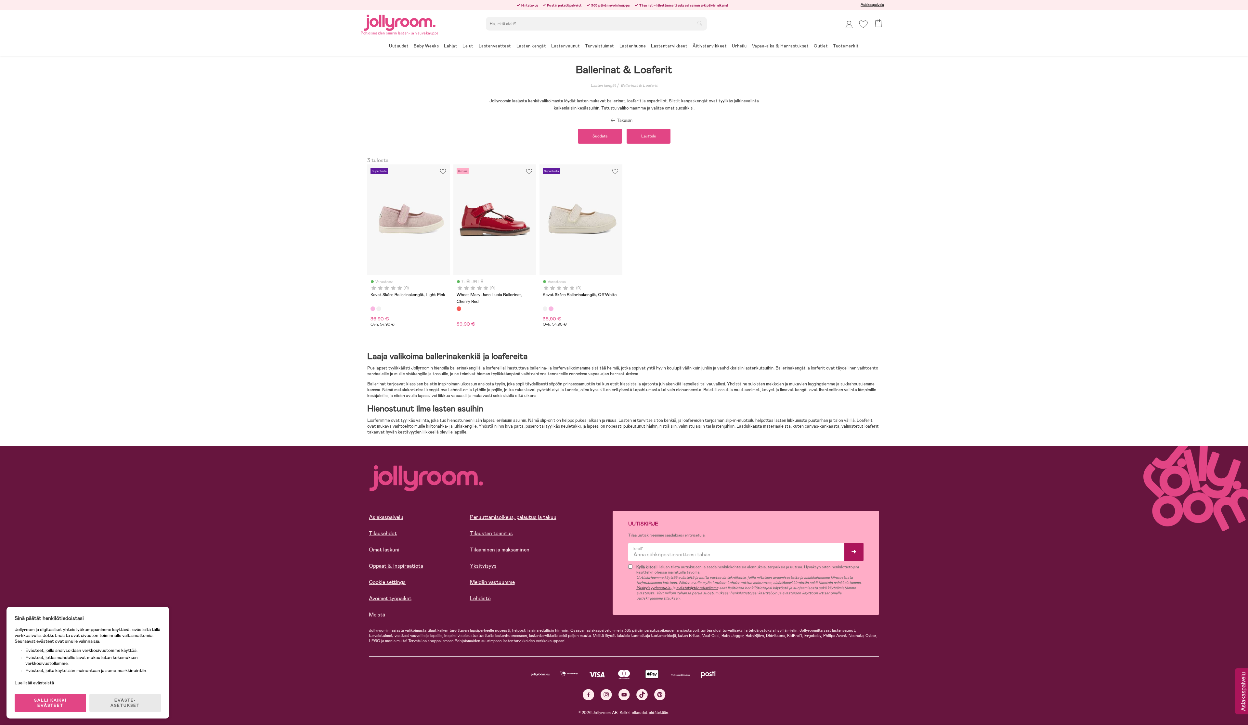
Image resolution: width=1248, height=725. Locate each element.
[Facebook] (588, 694)
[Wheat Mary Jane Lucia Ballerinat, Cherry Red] (459, 308)
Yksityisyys (483, 566)
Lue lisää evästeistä (34, 683)
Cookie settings (387, 582)
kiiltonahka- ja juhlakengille (451, 426)
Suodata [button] (599, 136)
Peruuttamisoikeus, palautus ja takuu (513, 517)
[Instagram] (606, 694)
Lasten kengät (603, 85)
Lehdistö (480, 598)
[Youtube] (624, 694)
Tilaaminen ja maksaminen (499, 549)
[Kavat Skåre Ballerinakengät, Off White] (378, 308)
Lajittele (648, 136)
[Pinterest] (660, 694)
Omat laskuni (384, 549)
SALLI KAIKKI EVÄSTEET (50, 703)
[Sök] (699, 23)
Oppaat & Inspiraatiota (396, 566)
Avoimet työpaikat (390, 598)
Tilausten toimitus (491, 533)
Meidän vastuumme (492, 582)
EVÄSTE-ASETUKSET (125, 703)
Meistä (377, 614)
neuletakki (571, 426)
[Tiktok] (642, 694)
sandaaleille (378, 374)
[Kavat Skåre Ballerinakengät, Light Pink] (372, 308)
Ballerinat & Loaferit (639, 85)
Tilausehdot (383, 533)
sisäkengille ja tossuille (427, 374)
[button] (863, 24)
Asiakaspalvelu (872, 4)
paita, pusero (526, 426)
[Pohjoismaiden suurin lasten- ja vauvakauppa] (400, 22)
